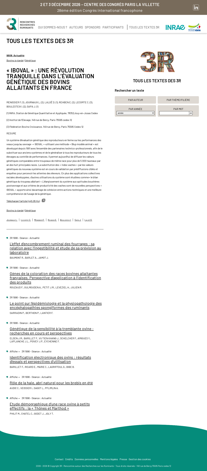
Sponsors (92, 27)
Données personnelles (86, 459)
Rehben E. (52, 220)
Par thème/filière (178, 99)
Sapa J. (78, 220)
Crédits (69, 459)
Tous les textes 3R (144, 27)
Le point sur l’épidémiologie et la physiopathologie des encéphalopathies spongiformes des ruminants (56, 305)
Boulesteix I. (65, 220)
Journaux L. (11, 220)
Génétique (30, 60)
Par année (135, 108)
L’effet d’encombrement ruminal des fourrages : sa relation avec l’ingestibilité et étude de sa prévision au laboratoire (55, 248)
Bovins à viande (14, 60)
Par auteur (135, 99)
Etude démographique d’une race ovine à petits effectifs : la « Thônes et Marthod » (50, 405)
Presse (123, 459)
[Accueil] (20, 24)
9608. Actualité (15, 55)
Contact (59, 459)
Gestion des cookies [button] (140, 459)
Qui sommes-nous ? (52, 27)
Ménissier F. (39, 220)
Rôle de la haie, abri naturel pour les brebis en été (51, 382)
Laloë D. (88, 220)
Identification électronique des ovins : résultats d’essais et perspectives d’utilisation (50, 359)
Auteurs (76, 27)
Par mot (178, 108)
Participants (113, 27)
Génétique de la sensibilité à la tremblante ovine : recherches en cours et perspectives (52, 330)
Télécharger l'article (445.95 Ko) (23, 201)
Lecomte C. (26, 220)
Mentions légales (109, 459)
